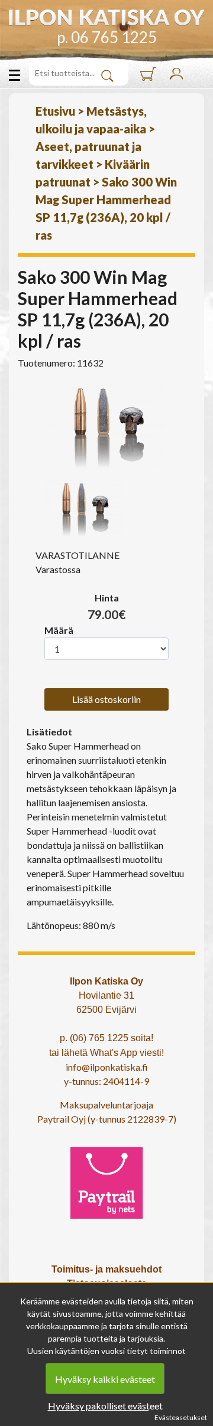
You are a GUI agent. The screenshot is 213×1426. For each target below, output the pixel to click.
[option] (106, 426)
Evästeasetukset (180, 1417)
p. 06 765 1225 (107, 37)
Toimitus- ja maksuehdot (106, 1269)
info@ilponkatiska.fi (107, 1066)
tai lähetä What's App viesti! (106, 1053)
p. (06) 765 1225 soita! (106, 1038)
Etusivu (55, 111)
